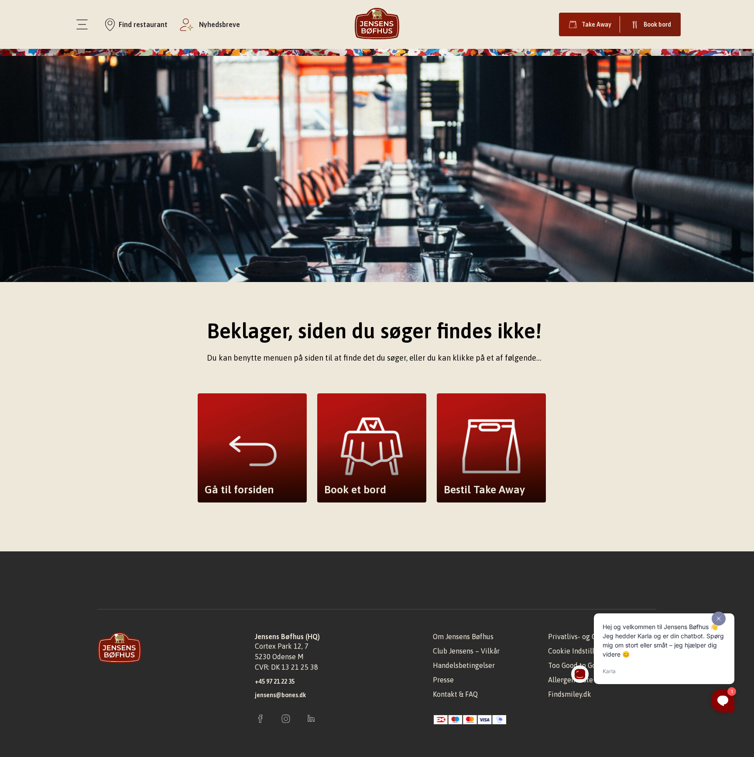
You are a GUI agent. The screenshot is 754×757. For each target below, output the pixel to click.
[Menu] (82, 24)
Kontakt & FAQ (455, 694)
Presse (443, 680)
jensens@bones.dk (280, 695)
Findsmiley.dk (569, 694)
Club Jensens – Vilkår (466, 651)
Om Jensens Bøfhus (463, 636)
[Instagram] (285, 719)
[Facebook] (260, 719)
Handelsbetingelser (464, 665)
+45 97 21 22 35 (275, 681)
